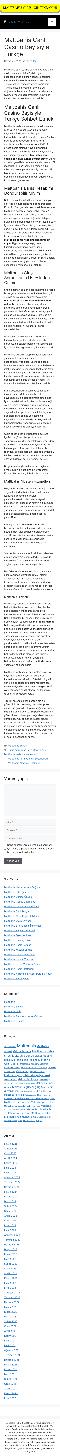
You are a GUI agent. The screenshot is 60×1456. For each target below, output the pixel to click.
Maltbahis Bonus (17, 745)
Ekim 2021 (10, 1340)
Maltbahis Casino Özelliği (18, 896)
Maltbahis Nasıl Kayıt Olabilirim (21, 916)
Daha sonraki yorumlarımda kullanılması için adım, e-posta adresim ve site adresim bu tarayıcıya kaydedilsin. (31, 849)
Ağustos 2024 (12, 1177)
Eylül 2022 (10, 1287)
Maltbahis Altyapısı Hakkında (24, 763)
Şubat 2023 (10, 1263)
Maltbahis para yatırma (17, 1102)
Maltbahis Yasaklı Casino (18, 949)
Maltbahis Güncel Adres (26, 1083)
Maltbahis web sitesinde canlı (21, 754)
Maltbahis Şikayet (14, 1021)
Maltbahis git (45, 1080)
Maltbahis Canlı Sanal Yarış (19, 954)
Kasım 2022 (10, 1278)
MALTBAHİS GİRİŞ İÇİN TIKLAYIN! (30, 7)
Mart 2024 (10, 1201)
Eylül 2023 (10, 1230)
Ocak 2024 (10, 1211)
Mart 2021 (10, 1374)
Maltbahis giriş (13, 1075)
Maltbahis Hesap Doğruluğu (19, 901)
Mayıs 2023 (10, 1249)
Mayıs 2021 (10, 1364)
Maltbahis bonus (23, 1055)
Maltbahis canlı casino (24, 1059)
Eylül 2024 (10, 1172)
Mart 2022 (10, 1316)
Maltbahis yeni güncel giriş (20, 1116)
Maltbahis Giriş (12, 1011)
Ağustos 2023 (12, 1235)
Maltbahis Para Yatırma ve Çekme (23, 1016)
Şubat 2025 (10, 1148)
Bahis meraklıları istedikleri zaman (27, 750)
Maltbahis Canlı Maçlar (17, 911)
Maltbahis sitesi (33, 1106)
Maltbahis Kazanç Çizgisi (18, 940)
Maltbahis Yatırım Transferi (19, 959)
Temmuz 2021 (12, 1355)
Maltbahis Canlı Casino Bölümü (21, 906)
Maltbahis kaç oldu (14, 1094)
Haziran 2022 (11, 1302)
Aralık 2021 (10, 1331)
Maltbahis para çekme (43, 1102)
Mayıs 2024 (10, 1191)
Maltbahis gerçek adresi (30, 1071)
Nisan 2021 (10, 1369)
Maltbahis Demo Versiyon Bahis (22, 964)
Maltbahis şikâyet (32, 1120)
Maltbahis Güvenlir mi (27, 1091)
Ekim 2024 (10, 1167)
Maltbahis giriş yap (28, 1079)
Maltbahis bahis (22, 1051)
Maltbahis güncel (10, 1083)
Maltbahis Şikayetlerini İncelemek (22, 925)
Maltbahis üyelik (44, 1117)
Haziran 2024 (11, 1187)
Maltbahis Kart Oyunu (16, 978)
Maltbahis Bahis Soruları (17, 945)
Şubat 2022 (10, 1321)
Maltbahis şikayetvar (13, 1120)
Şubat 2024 (10, 1206)
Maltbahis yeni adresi (22, 1113)
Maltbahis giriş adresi (36, 1075)
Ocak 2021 (10, 1383)
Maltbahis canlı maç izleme (34, 1064)
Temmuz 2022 (12, 1297)
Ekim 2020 (10, 1398)
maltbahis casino (12, 1067)
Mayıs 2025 (10, 1143)
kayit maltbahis (10, 1047)
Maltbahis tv (33, 1109)
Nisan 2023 (10, 1254)
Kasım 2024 (11, 1163)
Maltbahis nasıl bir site (25, 1098)
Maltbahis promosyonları (15, 1106)
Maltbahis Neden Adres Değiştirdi (23, 887)
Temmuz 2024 (12, 1182)
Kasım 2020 (11, 1393)
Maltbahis (9, 1001)
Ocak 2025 (10, 1153)
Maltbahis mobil (30, 1095)
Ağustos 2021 (12, 1350)
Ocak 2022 (10, 1326)
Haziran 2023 (11, 1244)
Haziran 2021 (11, 1359)
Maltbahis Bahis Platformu (19, 969)
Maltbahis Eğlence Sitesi (18, 935)
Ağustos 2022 (12, 1292)
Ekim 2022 (10, 1283)
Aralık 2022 (10, 1273)
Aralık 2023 (10, 1215)
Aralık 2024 (10, 1158)
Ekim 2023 (10, 1225)
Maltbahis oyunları (46, 1098)
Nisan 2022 (10, 1311)
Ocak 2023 (10, 1268)
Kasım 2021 (10, 1335)
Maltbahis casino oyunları (34, 1067)
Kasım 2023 (11, 1220)
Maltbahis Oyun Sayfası (17, 920)
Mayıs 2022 (10, 1307)
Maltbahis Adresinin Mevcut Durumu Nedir (28, 973)
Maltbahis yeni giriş (41, 1113)
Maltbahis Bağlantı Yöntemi (19, 930)
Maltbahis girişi (10, 1080)
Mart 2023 (10, 1259)
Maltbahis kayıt (44, 1091)
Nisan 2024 (10, 1196)
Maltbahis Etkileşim (15, 892)
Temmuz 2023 (12, 1239)
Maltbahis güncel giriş (26, 1087)
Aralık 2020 (10, 1388)
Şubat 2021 (10, 1379)
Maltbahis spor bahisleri (17, 1110)
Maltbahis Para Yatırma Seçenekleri (28, 758)
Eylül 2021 (9, 1345)
